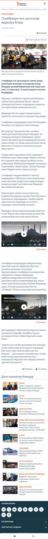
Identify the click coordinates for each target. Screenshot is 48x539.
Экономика (24, 448)
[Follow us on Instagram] (36, 509)
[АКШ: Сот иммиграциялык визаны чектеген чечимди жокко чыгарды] (10, 399)
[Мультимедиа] (14, 536)
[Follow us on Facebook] (3, 509)
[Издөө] (33, 536)
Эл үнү (21, 396)
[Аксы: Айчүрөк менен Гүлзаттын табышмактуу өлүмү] (10, 412)
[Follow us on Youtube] (14, 509)
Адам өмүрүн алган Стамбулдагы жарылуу (24, 298)
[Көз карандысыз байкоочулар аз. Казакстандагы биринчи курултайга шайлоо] (10, 438)
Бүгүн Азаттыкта (26, 461)
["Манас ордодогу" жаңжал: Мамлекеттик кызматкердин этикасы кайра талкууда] (10, 386)
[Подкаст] (9, 515)
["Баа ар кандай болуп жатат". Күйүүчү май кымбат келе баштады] (10, 451)
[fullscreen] (44, 244)
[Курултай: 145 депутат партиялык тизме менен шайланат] (10, 477)
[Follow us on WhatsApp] (41, 509)
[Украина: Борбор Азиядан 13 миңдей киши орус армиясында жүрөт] (10, 464)
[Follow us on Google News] (25, 509)
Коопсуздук (7, 14)
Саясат (22, 383)
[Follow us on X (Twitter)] (9, 509)
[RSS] (3, 515)
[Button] (41, 33)
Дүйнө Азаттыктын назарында (32, 420)
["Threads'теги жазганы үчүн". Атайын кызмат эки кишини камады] (10, 490)
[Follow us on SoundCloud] (30, 509)
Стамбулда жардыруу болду (17, 225)
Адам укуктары (25, 409)
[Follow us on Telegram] (20, 509)
